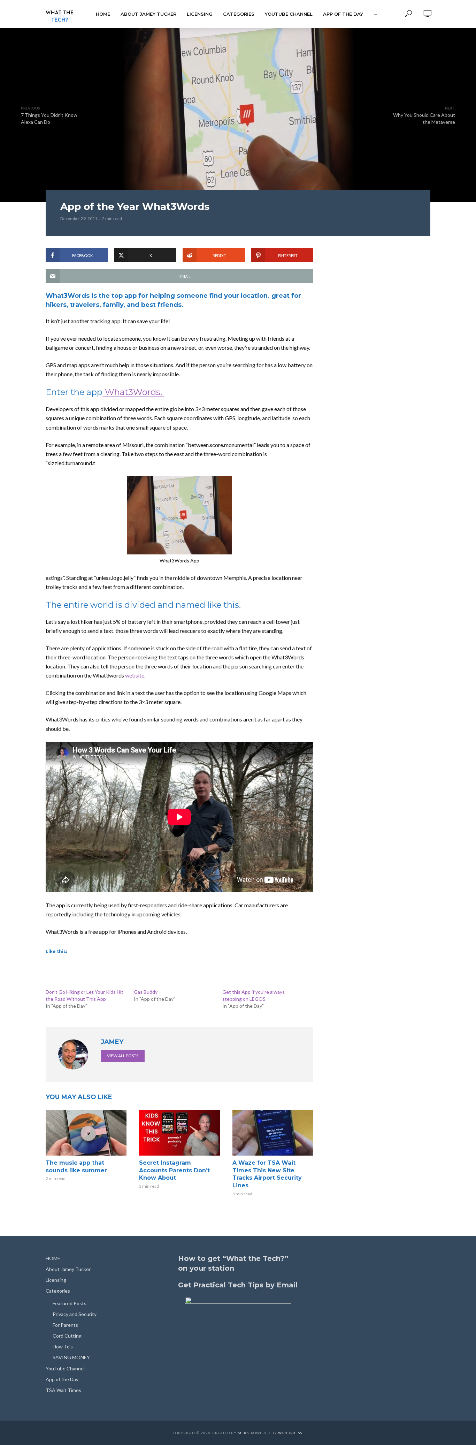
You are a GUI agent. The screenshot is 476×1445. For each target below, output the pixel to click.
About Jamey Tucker (148, 14)
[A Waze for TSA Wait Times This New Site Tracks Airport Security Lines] (272, 1133)
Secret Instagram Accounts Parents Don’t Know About (174, 1170)
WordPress (290, 1433)
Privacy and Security (75, 1314)
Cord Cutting (67, 1336)
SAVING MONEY (71, 1357)
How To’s (63, 1346)
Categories (238, 14)
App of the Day (343, 14)
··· (375, 14)
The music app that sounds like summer (76, 1166)
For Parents (65, 1325)
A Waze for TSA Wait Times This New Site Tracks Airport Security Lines (267, 1174)
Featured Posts (69, 1303)
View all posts (122, 1055)
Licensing (200, 14)
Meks (243, 1433)
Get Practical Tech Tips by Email (238, 1285)
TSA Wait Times (63, 1390)
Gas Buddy (146, 992)
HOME (103, 14)
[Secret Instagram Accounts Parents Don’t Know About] (179, 1133)
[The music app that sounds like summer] (86, 1133)
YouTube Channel (289, 14)
